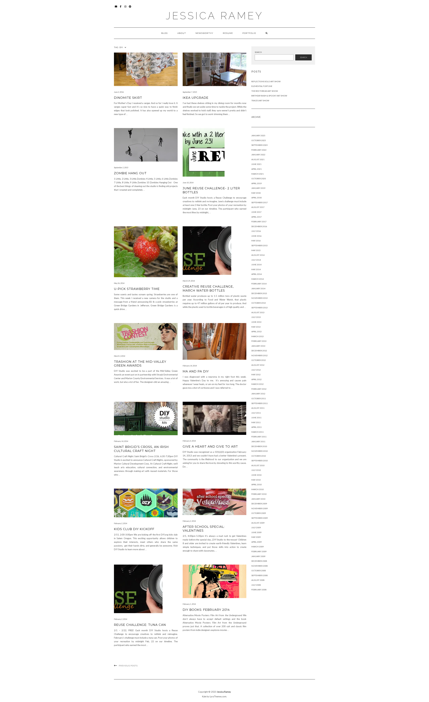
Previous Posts (128, 666)
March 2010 (257, 489)
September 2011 (259, 403)
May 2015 (256, 250)
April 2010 (256, 484)
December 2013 (259, 293)
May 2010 (256, 480)
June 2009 (256, 532)
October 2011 (258, 398)
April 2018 (256, 197)
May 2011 (256, 422)
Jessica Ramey (214, 16)
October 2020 (258, 178)
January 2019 (258, 188)
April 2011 (256, 427)
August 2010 (257, 465)
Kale (204, 696)
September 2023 (259, 145)
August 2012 (257, 365)
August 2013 (257, 312)
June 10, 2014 (188, 182)
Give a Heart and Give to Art (210, 446)
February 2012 (258, 389)
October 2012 (258, 360)
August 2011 (257, 408)
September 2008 (259, 575)
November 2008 (259, 566)
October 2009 (258, 513)
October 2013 (258, 303)
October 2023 (258, 140)
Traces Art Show (260, 100)
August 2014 (257, 255)
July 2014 (256, 260)
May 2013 (256, 327)
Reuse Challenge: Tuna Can (140, 625)
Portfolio (249, 33)
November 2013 (259, 298)
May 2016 (256, 240)
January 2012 (258, 393)
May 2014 (256, 269)
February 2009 (258, 551)
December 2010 (259, 446)
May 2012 (256, 374)
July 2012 (256, 370)
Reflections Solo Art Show (266, 81)
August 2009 (257, 523)
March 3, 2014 (119, 356)
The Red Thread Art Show (264, 91)
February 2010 (258, 494)
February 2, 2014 (120, 523)
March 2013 (257, 336)
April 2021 (256, 169)
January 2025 (258, 135)
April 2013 (256, 331)
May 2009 (256, 537)
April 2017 (256, 217)
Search (258, 52)
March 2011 (257, 432)
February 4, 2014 (189, 441)
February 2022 (258, 150)
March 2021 (257, 174)
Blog (164, 33)
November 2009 (259, 508)
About (181, 33)
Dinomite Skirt (128, 98)
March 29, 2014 (189, 281)
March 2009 (257, 546)
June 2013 (256, 322)
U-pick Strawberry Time (137, 289)
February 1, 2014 (189, 604)
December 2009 (259, 503)
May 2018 (256, 193)
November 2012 (259, 355)
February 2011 (258, 436)
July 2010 (256, 470)
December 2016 (259, 226)
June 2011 (256, 417)
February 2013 (258, 341)
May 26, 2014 (119, 283)
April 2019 (256, 183)
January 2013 (258, 346)
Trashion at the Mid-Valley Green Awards (140, 363)
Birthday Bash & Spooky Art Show (269, 95)
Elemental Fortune (261, 86)
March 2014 (257, 279)
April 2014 (256, 274)
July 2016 (256, 231)
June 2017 (256, 212)
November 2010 (259, 451)
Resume (228, 33)
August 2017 (257, 207)
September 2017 (259, 202)
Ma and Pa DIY (196, 371)
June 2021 (256, 164)
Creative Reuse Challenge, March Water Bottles (208, 288)
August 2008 (257, 580)
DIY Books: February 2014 (206, 610)
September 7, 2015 (190, 92)
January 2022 (258, 154)
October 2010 (258, 456)
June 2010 (256, 475)
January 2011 (258, 441)
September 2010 (259, 460)
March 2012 (257, 384)
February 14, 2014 (190, 366)
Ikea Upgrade (195, 98)
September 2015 (259, 245)
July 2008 (256, 585)
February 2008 (258, 589)
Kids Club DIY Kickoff (134, 529)
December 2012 (259, 350)
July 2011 (256, 413)
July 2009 (256, 527)
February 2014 (258, 283)
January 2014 (258, 288)
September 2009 (259, 518)
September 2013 (259, 307)
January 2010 (258, 499)
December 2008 (259, 561)
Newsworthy (204, 33)
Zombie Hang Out (130, 173)
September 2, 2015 (121, 167)
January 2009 (258, 556)
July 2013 (256, 317)
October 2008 (258, 570)
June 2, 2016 (119, 92)
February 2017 (258, 221)
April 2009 (256, 542)
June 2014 (256, 264)
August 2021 (257, 159)
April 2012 (256, 379)
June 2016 (256, 236)
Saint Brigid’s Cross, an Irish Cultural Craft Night (141, 449)
